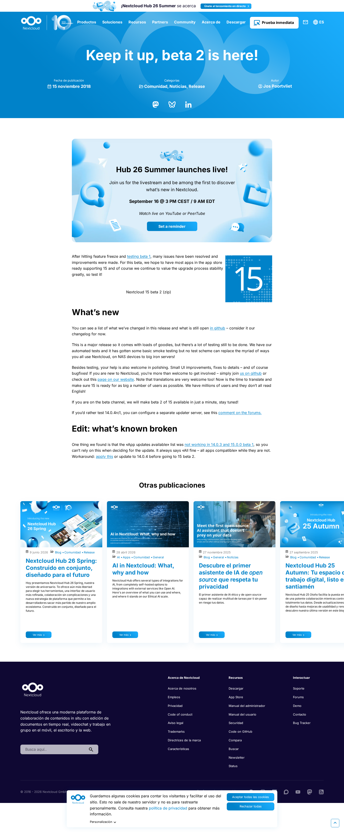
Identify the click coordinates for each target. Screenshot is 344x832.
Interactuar (301, 677)
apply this (104, 456)
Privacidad (175, 706)
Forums (298, 697)
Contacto (299, 714)
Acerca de (211, 22)
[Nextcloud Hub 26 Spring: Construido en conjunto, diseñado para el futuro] (61, 524)
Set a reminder (172, 226)
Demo (297, 706)
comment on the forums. (240, 412)
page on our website (116, 379)
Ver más (37, 634)
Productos (86, 22)
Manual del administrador (247, 706)
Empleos (174, 697)
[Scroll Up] (335, 823)
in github (217, 328)
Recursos (137, 22)
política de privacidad (168, 808)
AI (119, 557)
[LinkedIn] (188, 104)
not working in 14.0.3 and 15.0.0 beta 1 (219, 444)
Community (185, 22)
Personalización (101, 822)
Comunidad (155, 86)
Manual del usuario (242, 714)
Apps (127, 557)
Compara (235, 740)
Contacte (305, 22)
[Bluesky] (172, 104)
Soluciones (112, 22)
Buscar (234, 749)
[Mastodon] (155, 104)
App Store (236, 697)
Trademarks (176, 731)
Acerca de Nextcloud (184, 677)
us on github (251, 373)
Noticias (178, 86)
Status (233, 766)
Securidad (236, 723)
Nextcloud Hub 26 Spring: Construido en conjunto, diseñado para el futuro (61, 567)
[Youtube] (298, 791)
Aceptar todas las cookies (250, 797)
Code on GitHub (240, 731)
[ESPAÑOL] (319, 22)
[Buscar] (91, 749)
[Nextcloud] (47, 22)
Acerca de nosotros (182, 688)
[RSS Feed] (321, 791)
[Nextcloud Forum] (286, 791)
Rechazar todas (251, 806)
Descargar (236, 22)
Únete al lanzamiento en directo (225, 6)
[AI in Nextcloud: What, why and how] (148, 524)
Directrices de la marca (184, 740)
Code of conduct (180, 714)
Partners (160, 22)
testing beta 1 (138, 256)
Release (197, 86)
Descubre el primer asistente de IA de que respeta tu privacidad (231, 576)
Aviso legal (175, 723)
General (158, 557)
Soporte (298, 688)
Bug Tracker (302, 723)
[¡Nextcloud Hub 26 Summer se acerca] (104, 6)
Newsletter (237, 757)
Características (178, 749)
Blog (58, 552)
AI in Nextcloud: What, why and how (143, 569)
